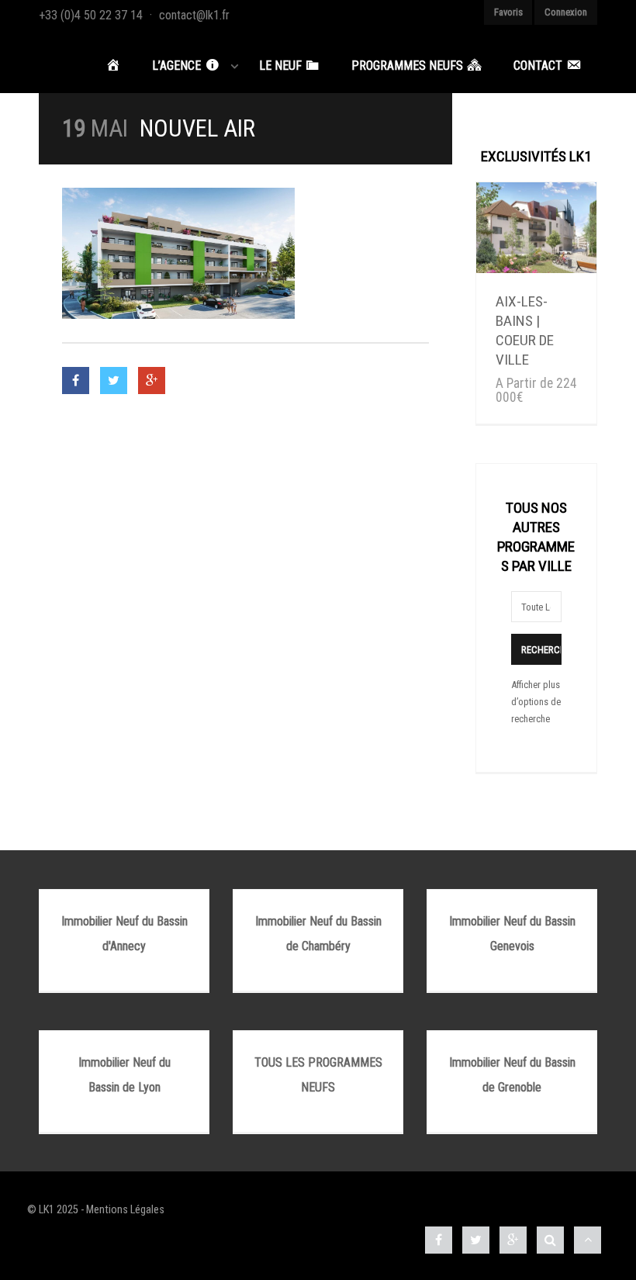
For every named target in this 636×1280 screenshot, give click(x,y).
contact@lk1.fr (194, 15)
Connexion (565, 12)
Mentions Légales (125, 1209)
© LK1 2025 (52, 1209)
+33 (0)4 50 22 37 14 (91, 15)
